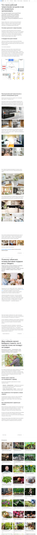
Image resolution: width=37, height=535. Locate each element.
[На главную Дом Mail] (3, 1)
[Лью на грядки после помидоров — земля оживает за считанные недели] (18, 470)
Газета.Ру (9, 257)
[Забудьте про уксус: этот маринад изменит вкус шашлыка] (7, 493)
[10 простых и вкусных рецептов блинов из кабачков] (7, 516)
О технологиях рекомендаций (25, 534)
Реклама (6, 534)
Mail (1, 534)
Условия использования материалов (18, 534)
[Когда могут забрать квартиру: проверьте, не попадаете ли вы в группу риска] (30, 516)
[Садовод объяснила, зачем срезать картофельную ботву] (30, 504)
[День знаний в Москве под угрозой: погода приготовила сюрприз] (30, 493)
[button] (13, 65)
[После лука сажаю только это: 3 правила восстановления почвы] (18, 482)
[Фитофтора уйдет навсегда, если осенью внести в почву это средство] (18, 447)
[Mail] (1, 1)
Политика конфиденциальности (32, 534)
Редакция (12, 534)
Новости (12, 257)
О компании (3, 534)
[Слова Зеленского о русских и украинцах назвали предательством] (7, 470)
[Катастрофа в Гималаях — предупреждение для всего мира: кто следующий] (18, 459)
